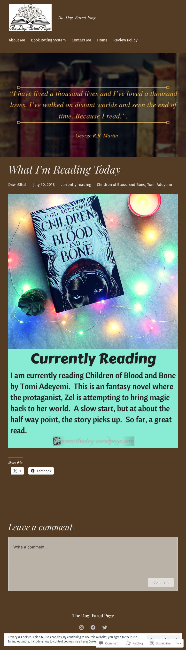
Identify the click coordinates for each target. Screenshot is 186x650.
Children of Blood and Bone (121, 184)
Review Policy (125, 40)
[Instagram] (81, 627)
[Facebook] (93, 627)
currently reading (76, 184)
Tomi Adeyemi (159, 184)
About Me (17, 40)
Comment (161, 582)
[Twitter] (105, 627)
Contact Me (81, 40)
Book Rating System (48, 40)
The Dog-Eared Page (76, 17)
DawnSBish (17, 184)
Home (102, 40)
